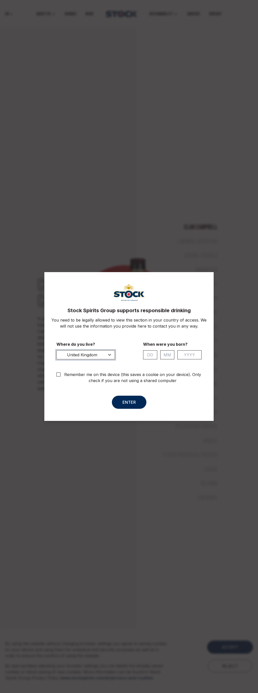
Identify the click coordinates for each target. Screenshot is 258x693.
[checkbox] (58, 374)
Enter (129, 402)
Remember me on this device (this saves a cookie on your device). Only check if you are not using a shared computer (132, 377)
